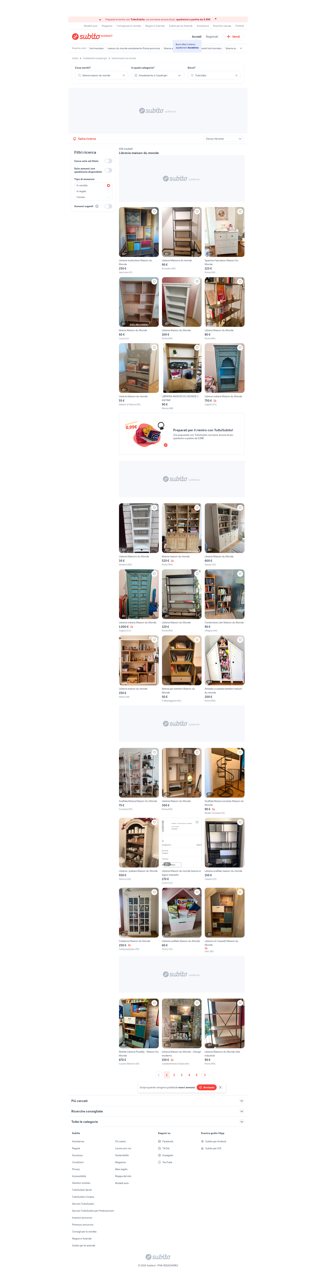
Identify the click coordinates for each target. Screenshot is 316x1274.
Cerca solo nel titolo (86, 161)
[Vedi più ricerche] (241, 48)
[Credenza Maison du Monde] (139, 920)
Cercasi (81, 197)
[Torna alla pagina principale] (93, 36)
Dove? (191, 67)
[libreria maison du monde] (182, 534)
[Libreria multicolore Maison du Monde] (139, 240)
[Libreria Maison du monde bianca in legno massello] (182, 851)
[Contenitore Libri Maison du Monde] (225, 600)
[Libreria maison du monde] (139, 668)
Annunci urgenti (83, 206)
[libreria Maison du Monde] (139, 308)
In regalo (81, 191)
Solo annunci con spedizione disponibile (88, 170)
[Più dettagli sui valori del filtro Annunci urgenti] (97, 206)
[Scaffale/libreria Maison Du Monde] (139, 781)
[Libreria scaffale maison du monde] (225, 851)
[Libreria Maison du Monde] (182, 308)
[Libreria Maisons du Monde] (139, 534)
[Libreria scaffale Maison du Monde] (182, 920)
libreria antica (171, 48)
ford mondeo (96, 48)
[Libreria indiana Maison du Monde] (225, 376)
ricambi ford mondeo (210, 48)
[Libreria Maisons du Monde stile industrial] (225, 1031)
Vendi (236, 36)
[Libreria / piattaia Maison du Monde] (139, 851)
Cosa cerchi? (83, 67)
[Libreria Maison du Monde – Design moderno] (182, 1031)
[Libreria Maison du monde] (139, 376)
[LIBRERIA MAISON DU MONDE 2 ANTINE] (182, 376)
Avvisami (208, 1087)
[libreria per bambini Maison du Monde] (182, 668)
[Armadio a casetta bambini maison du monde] (225, 668)
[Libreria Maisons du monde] (182, 240)
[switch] (108, 161)
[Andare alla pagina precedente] (158, 1075)
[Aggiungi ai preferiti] (154, 211)
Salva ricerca (87, 139)
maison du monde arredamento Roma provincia (134, 48)
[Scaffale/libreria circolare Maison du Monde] (225, 781)
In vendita (82, 185)
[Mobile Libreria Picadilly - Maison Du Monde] (139, 1031)
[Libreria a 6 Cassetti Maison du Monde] (225, 920)
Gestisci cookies (81, 1183)
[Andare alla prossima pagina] (204, 1075)
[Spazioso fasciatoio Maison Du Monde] (225, 240)
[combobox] (101, 75)
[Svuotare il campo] (123, 75)
